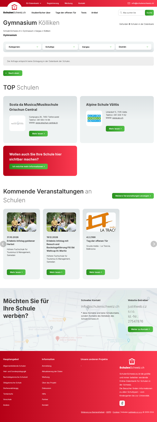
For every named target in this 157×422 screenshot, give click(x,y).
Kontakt (81, 3)
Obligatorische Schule (12, 383)
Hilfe (44, 394)
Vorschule (7, 399)
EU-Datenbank (32, 3)
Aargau (38, 31)
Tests (83, 12)
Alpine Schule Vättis (102, 105)
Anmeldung (46, 366)
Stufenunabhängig (10, 388)
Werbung (68, 3)
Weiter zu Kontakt (139, 329)
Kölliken (47, 31)
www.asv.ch (117, 118)
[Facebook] (122, 403)
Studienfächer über (41, 12)
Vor (3, 244)
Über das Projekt (49, 383)
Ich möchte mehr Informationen (28, 166)
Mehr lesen (37, 133)
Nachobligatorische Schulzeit (15, 377)
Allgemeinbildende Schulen (14, 366)
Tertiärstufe (8, 394)
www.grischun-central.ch (47, 123)
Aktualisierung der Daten (52, 371)
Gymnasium (28, 31)
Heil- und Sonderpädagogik (14, 371)
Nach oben (14, 73)
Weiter (154, 244)
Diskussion (46, 388)
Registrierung (53, 3)
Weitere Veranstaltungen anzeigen (132, 196)
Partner (45, 399)
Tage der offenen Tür (65, 12)
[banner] (14, 8)
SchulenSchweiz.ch (12, 31)
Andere (6, 405)
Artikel (94, 12)
